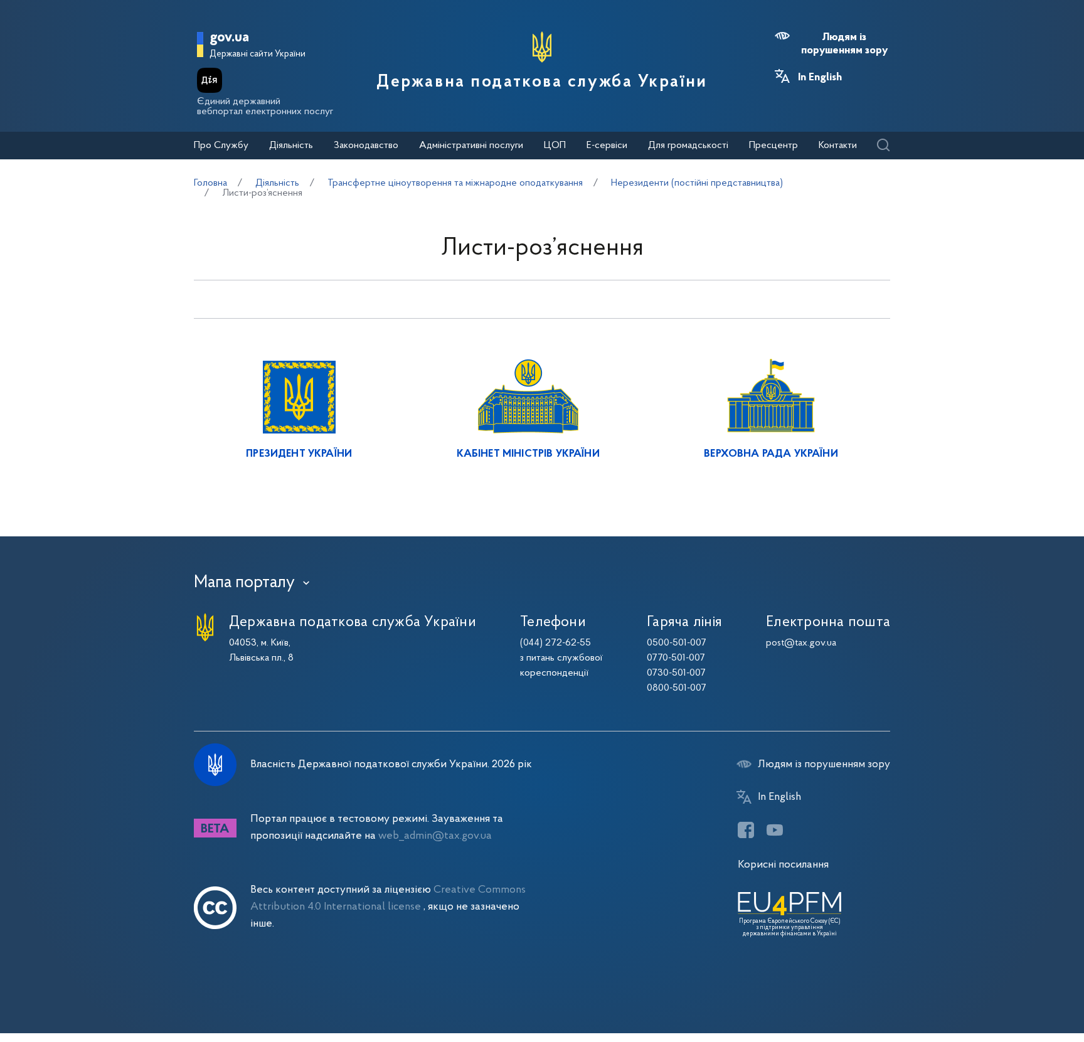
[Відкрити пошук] (883, 146)
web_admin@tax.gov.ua (435, 836)
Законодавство (366, 146)
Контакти (838, 146)
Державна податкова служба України (541, 82)
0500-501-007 (676, 643)
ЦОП (555, 146)
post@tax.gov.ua (801, 643)
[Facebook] (746, 830)
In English (820, 77)
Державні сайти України (258, 54)
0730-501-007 (676, 673)
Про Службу (221, 146)
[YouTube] (775, 830)
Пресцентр (773, 146)
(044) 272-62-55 (555, 643)
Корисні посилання (783, 864)
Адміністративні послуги (471, 146)
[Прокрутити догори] (1021, 991)
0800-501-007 (676, 688)
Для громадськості (688, 146)
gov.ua (229, 38)
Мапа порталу (244, 583)
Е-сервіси (607, 146)
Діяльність (291, 146)
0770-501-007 (676, 658)
